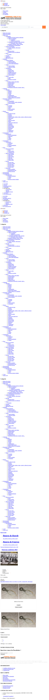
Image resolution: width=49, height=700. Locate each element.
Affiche (9, 177)
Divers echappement (12, 135)
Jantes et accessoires (10, 153)
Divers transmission (12, 145)
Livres (9, 178)
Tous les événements (9, 547)
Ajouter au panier (18, 607)
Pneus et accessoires (10, 148)
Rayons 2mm (11, 162)
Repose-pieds (11, 70)
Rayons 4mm (11, 166)
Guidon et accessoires (10, 46)
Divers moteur (11, 126)
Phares (7, 104)
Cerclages (10, 105)
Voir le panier (3, 25)
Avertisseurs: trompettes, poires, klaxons (16, 42)
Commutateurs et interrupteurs (14, 45)
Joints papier (10, 118)
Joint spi (9, 129)
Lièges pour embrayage (13, 122)
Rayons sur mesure (7, 686)
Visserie (9, 54)
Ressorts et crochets (12, 79)
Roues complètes (11, 169)
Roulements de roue (12, 170)
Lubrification (10, 130)
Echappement (8, 134)
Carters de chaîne (11, 67)
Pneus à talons (11, 151)
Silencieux (10, 136)
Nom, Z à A (17, 581)
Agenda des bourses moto (8, 669)
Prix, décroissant (29, 581)
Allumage (8, 89)
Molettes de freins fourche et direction (15, 37)
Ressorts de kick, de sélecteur (14, 52)
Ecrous (9, 139)
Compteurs (13, 39)
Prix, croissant (23, 581)
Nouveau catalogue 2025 (9, 550)
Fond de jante (11, 160)
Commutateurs (11, 101)
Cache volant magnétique (13, 63)
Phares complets (11, 109)
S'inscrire (2, 654)
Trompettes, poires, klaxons (16, 43)
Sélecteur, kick (11, 71)
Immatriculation (11, 82)
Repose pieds (11, 84)
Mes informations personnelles (9, 679)
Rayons (7, 161)
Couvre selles (11, 77)
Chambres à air (11, 152)
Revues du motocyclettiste (13, 179)
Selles (9, 78)
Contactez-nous (6, 670)
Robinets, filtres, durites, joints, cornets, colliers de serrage (19, 117)
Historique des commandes (8, 676)
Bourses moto (3, 532)
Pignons (9, 144)
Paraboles (10, 106)
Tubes (9, 137)
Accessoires (10, 110)
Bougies (9, 93)
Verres (9, 107)
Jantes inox (10, 155)
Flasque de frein (11, 61)
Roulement (10, 128)
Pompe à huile (11, 127)
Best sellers (3, 581)
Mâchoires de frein (9, 57)
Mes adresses (5, 678)
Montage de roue (9, 191)
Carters (7, 64)
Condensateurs (11, 95)
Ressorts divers (11, 51)
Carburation (10, 131)
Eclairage (7, 99)
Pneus (9, 149)
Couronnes (10, 143)
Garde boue (8, 56)
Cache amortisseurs (12, 62)
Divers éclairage (11, 103)
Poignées (10, 69)
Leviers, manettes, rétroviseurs (14, 47)
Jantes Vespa (10, 159)
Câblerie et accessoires (15, 40)
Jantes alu (10, 157)
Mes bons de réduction (7, 680)
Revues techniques (12, 176)
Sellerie (7, 76)
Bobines (9, 92)
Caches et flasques (9, 60)
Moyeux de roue (11, 171)
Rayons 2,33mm (11, 163)
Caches (9, 94)
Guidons (10, 48)
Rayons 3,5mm (11, 165)
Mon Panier (5, 13)
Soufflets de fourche (12, 72)
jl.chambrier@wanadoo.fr (8, 696)
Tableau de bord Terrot (18, 601)
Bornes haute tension (12, 96)
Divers (7, 53)
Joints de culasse (11, 120)
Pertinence (7, 581)
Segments (10, 115)
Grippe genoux (11, 75)
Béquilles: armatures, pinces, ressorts (15, 44)
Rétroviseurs (10, 85)
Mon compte (5, 10)
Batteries (10, 90)
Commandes (8, 36)
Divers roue (8, 168)
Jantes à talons (11, 156)
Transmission (8, 141)
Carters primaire (11, 65)
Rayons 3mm (11, 164)
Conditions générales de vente (9, 668)
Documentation (9, 174)
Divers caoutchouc (12, 73)
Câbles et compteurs (12, 38)
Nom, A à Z (12, 581)
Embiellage (10, 124)
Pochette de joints (11, 113)
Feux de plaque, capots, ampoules (15, 102)
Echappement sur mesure (8, 685)
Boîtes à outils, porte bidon (13, 81)
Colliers (9, 138)
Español (6, 4)
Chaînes (9, 146)
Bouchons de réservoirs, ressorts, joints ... (16, 87)
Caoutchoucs (8, 68)
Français (6, 3)
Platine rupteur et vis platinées (14, 97)
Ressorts (7, 50)
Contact (4, 12)
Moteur (7, 112)
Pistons (9, 121)
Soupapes (10, 123)
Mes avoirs (5, 677)
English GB (6, 5)
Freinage (7, 55)
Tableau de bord (11, 86)
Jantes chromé (11, 154)
